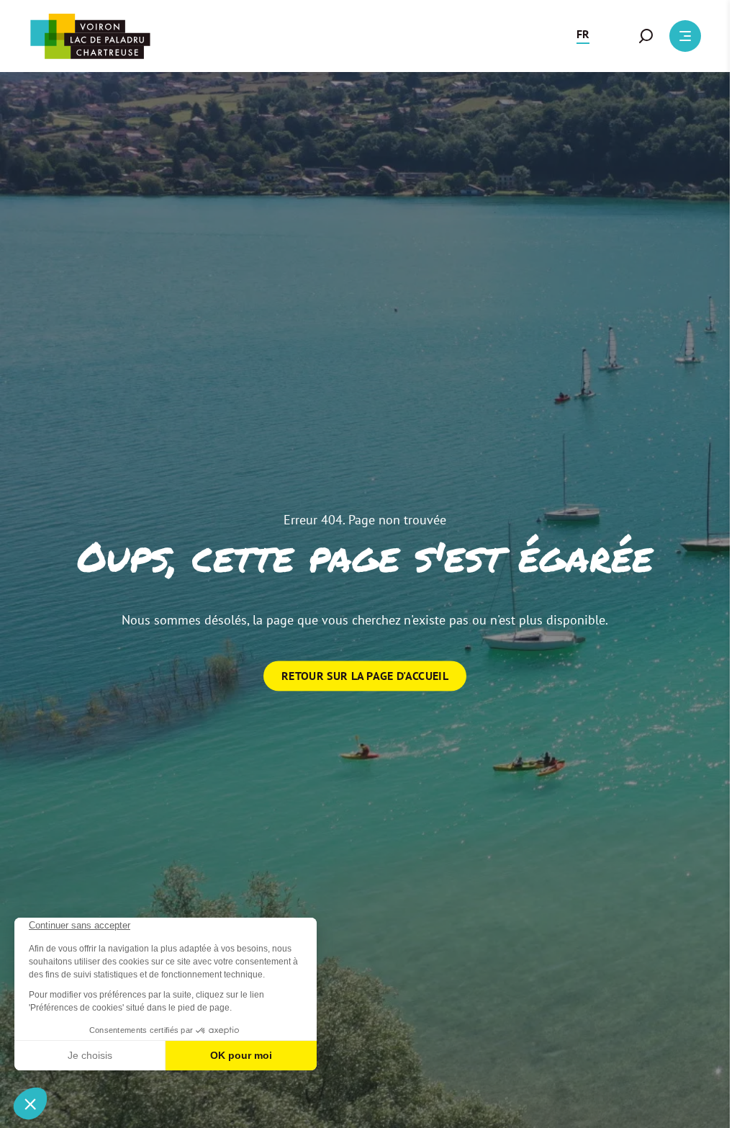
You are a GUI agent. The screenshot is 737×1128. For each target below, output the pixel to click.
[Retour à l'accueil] (90, 36)
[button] (583, 36)
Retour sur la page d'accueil (364, 675)
